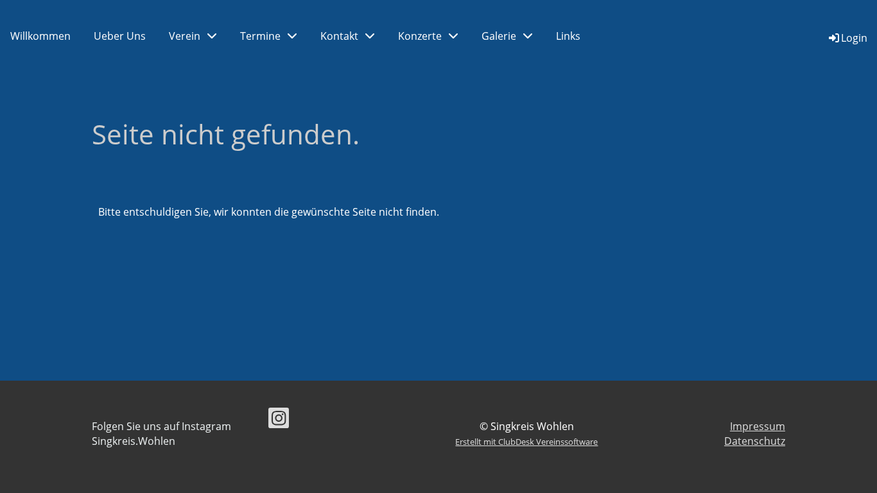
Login (854, 38)
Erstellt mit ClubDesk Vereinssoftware (526, 441)
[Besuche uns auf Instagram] (278, 420)
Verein (184, 36)
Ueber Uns (120, 36)
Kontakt (339, 36)
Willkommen (40, 36)
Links (568, 36)
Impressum (757, 426)
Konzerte (420, 36)
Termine (260, 36)
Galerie (499, 36)
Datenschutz (754, 441)
